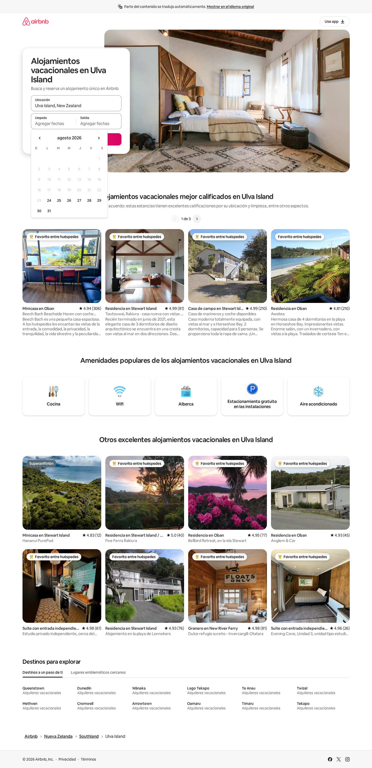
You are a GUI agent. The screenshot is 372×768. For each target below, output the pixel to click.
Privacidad (67, 759)
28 (89, 200)
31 (49, 211)
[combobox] (76, 106)
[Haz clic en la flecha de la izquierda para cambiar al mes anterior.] (39, 138)
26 (69, 200)
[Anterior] (175, 219)
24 (49, 200)
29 (99, 200)
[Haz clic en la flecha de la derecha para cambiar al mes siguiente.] (98, 138)
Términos (88, 759)
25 (59, 200)
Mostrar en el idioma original (230, 6)
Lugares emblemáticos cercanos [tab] (98, 672)
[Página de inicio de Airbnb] (35, 21)
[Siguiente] (197, 219)
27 (79, 200)
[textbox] (53, 123)
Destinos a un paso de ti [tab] (42, 672)
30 (39, 211)
